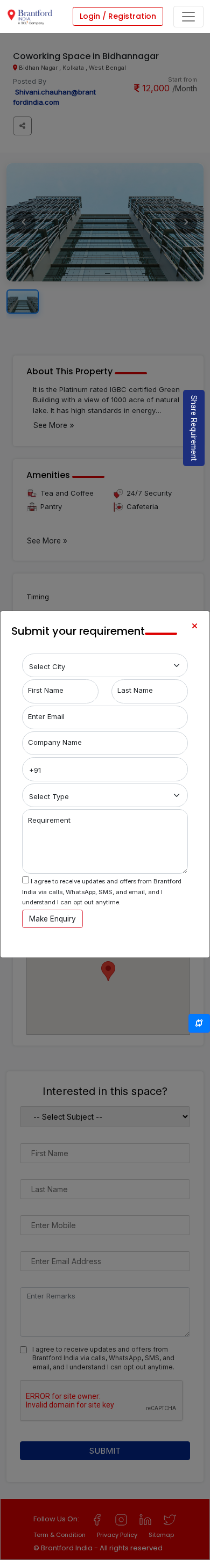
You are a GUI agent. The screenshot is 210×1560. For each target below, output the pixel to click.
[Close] (194, 626)
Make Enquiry (52, 919)
